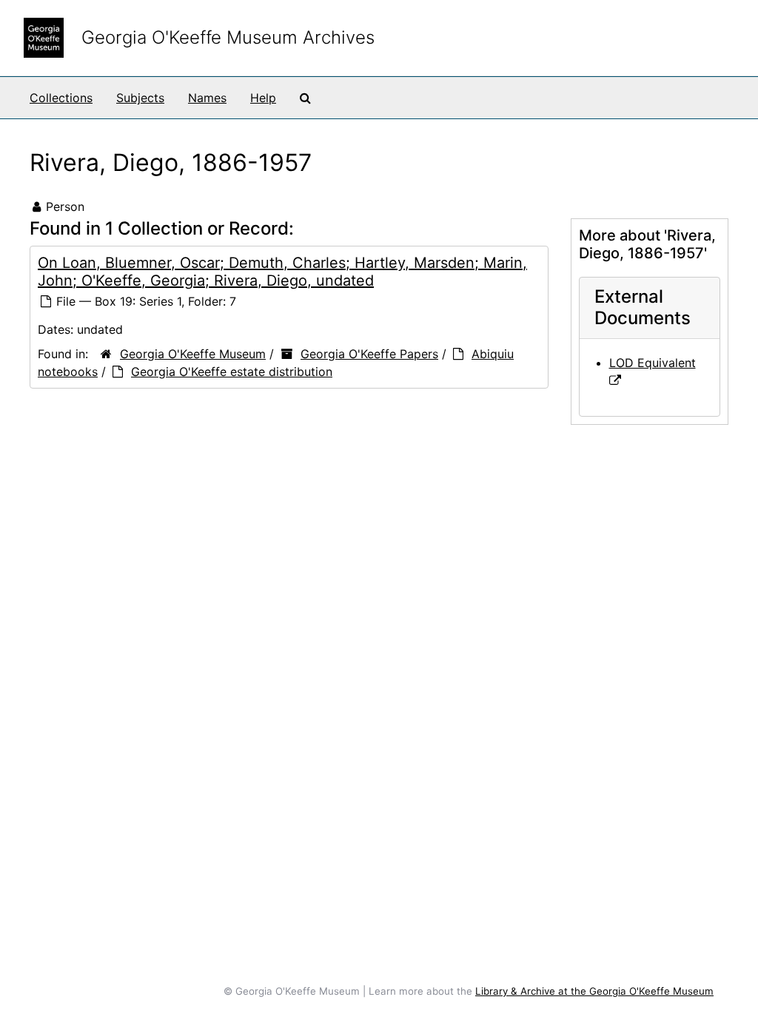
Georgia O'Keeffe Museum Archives (228, 37)
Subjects (140, 97)
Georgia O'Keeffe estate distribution (231, 371)
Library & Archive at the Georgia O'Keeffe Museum (594, 991)
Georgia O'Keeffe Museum (193, 353)
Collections (61, 97)
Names (207, 97)
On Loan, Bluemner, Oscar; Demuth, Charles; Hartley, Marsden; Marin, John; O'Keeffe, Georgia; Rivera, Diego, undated (282, 271)
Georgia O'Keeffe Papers (369, 353)
